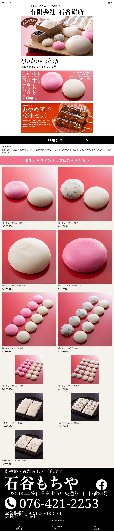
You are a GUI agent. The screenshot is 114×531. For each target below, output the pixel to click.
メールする (95, 529)
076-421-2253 (59, 503)
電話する (19, 529)
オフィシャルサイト (57, 528)
